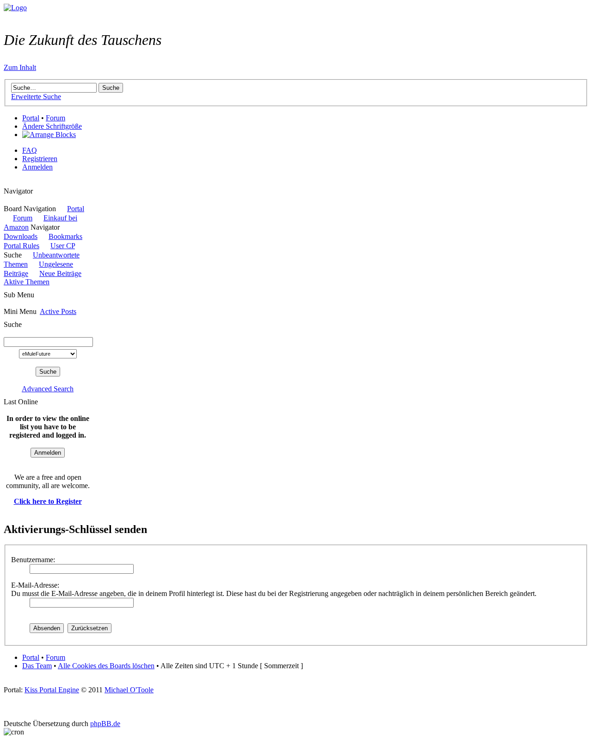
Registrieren (39, 159)
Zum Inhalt (20, 67)
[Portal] (15, 8)
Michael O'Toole (129, 690)
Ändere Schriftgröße (52, 126)
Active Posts (58, 311)
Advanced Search (48, 389)
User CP (62, 246)
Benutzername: (33, 560)
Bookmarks (65, 236)
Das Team (37, 666)
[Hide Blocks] (6, 183)
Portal (30, 118)
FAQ (29, 150)
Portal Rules (21, 246)
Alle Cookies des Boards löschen (106, 666)
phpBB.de (105, 723)
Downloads (20, 236)
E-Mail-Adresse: (35, 585)
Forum (55, 118)
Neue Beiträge (60, 273)
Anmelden (37, 167)
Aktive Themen (26, 282)
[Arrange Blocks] (49, 135)
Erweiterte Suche (36, 96)
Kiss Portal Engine (52, 690)
